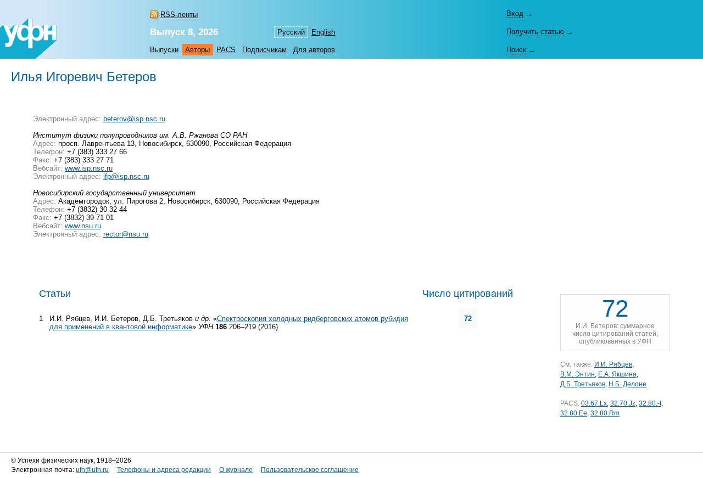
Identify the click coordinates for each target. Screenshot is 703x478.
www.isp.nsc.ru (89, 168)
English (323, 32)
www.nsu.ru (83, 226)
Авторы (197, 50)
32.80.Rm (605, 413)
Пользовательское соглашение (310, 470)
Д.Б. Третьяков (582, 384)
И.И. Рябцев (613, 364)
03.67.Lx (594, 403)
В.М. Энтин (577, 374)
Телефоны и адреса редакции (164, 470)
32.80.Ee (573, 413)
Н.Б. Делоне (627, 384)
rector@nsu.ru (125, 234)
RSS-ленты (179, 14)
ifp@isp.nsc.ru (126, 176)
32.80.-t (650, 403)
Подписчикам (264, 50)
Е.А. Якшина (617, 374)
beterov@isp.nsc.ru (134, 119)
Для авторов (314, 50)
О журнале (236, 470)
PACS (226, 50)
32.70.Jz (622, 403)
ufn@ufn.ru (92, 470)
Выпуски (164, 50)
